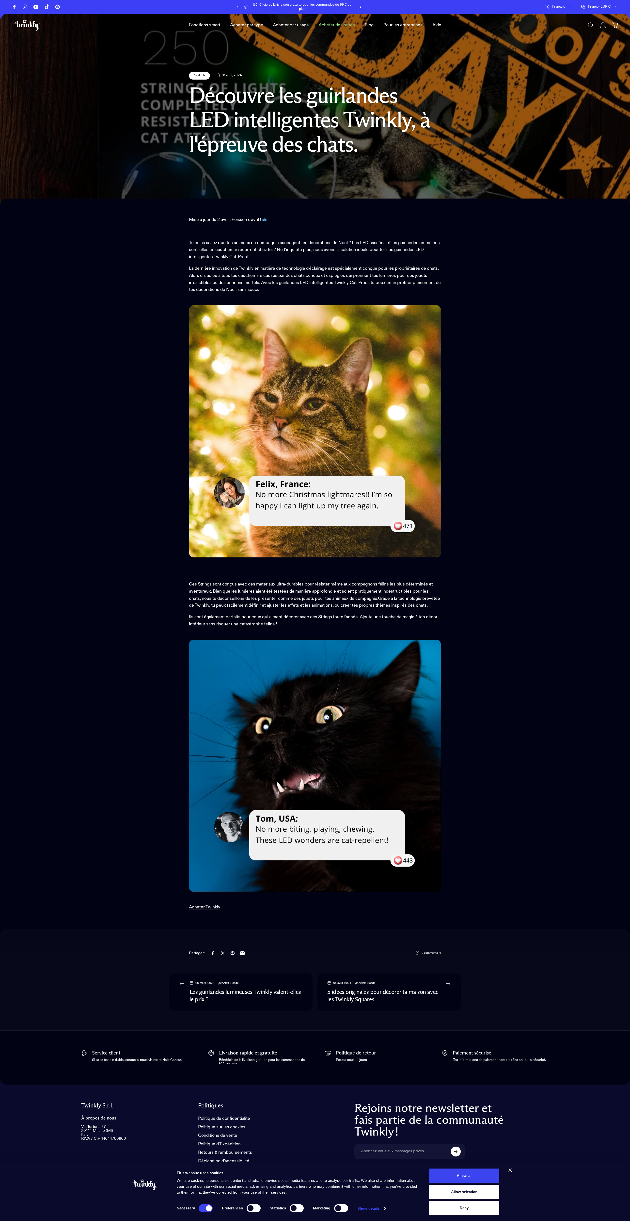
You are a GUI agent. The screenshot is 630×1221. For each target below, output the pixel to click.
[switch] (254, 1208)
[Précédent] (238, 7)
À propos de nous (98, 1118)
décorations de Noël (328, 243)
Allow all (464, 1175)
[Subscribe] (456, 1151)
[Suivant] (359, 7)
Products (199, 75)
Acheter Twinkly (204, 907)
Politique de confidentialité (224, 1118)
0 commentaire (431, 953)
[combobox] (558, 7)
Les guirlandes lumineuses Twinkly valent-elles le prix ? (245, 996)
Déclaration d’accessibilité (223, 1161)
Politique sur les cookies (221, 1127)
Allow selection (464, 1192)
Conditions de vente (217, 1135)
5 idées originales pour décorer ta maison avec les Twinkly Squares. (382, 996)
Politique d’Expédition (219, 1144)
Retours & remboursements (225, 1152)
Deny (464, 1208)
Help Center (337, 6)
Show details (368, 1208)
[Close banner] (510, 1170)
